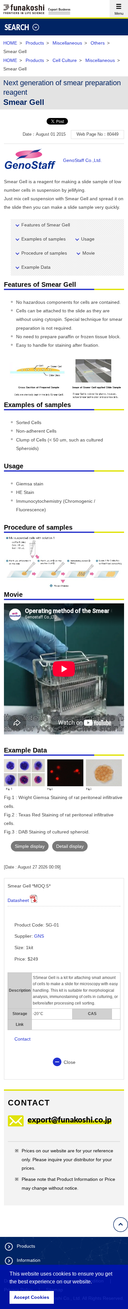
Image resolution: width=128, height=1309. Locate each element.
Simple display (30, 846)
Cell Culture (65, 60)
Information (28, 1260)
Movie (88, 253)
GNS (39, 936)
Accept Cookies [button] (31, 1297)
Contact (22, 1039)
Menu (116, 7)
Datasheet (18, 900)
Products (35, 43)
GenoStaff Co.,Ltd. (82, 160)
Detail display (70, 846)
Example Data (36, 267)
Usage (88, 239)
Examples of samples (43, 239)
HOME (10, 43)
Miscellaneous (67, 43)
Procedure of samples (44, 253)
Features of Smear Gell (45, 224)
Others (98, 43)
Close (69, 1062)
